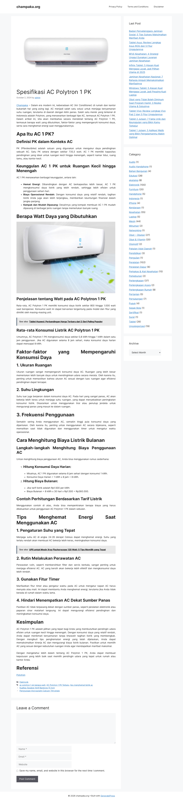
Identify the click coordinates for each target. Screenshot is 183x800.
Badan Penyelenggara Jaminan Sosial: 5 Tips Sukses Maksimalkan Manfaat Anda (148, 34)
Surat (132, 317)
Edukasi (133, 175)
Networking (135, 230)
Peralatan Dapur (137, 267)
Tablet (132, 321)
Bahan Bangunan (138, 171)
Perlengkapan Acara (140, 285)
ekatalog (133, 180)
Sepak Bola (135, 308)
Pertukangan (136, 299)
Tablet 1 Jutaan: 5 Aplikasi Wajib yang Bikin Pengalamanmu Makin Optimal (147, 134)
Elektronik (24, 682)
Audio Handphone (139, 166)
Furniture (134, 189)
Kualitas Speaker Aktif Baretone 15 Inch (37, 688)
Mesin (132, 221)
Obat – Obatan (137, 235)
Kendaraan (135, 207)
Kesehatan (134, 212)
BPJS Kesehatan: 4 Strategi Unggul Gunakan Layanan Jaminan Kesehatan (143, 57)
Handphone (135, 194)
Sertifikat (134, 312)
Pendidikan (135, 253)
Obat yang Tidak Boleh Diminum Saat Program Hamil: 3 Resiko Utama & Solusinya (146, 103)
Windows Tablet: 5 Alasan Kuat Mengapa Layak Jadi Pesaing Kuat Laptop (147, 91)
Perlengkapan (136, 280)
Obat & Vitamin (137, 239)
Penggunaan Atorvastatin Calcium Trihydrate (40, 691)
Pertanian (134, 294)
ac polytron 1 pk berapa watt (32, 685)
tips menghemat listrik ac (81, 685)
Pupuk (132, 303)
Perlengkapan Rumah (140, 289)
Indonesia (134, 198)
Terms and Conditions (138, 6)
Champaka (22, 105)
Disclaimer (159, 6)
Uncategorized (137, 326)
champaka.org (28, 7)
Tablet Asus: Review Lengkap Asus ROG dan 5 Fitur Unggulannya (145, 46)
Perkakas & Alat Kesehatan (143, 271)
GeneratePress (108, 796)
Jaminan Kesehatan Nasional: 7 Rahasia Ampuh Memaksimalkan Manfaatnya (146, 80)
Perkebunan (135, 276)
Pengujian (134, 257)
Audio (132, 162)
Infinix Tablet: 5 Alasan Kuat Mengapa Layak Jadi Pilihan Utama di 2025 (144, 69)
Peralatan (134, 262)
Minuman (134, 226)
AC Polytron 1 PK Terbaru (57, 685)
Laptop (133, 216)
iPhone (132, 203)
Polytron (20, 675)
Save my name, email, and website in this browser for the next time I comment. (62, 770)
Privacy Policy (115, 6)
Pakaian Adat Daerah (140, 248)
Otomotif (133, 244)
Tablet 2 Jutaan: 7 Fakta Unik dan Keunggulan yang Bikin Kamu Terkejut (147, 122)
